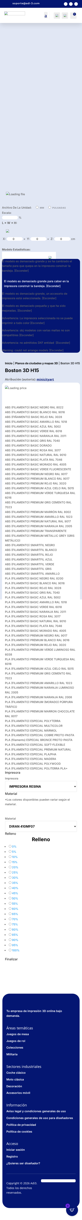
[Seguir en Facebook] (65, 4)
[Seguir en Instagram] (71, 4)
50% (15, 898)
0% (14, 846)
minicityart (45, 379)
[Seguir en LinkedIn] (76, 4)
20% (15, 867)
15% (15, 862)
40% (15, 888)
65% (15, 914)
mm (42, 207)
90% (15, 940)
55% (15, 903)
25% (15, 872)
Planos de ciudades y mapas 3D (36, 363)
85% (15, 934)
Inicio (9, 363)
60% (15, 908)
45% (15, 893)
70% (15, 919)
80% (15, 929)
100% (16, 950)
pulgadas (59, 207)
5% (14, 851)
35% (15, 882)
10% (15, 857)
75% (15, 924)
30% (15, 877)
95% (15, 945)
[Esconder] (21, 270)
